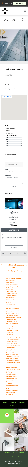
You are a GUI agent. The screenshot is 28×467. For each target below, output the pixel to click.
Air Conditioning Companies (13, 281)
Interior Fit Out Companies (13, 333)
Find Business (14, 408)
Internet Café (9, 335)
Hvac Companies (10, 331)
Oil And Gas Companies (12, 359)
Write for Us (22, 405)
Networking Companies (12, 357)
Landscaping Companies (12, 342)
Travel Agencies (10, 395)
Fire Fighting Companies (12, 318)
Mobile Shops (9, 354)
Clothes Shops (10, 302)
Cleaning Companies (11, 298)
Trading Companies (11, 391)
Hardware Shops (10, 329)
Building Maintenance (12, 287)
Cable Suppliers (10, 290)
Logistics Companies (11, 344)
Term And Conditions (18, 455)
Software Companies (11, 377)
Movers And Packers (11, 355)
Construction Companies (12, 304)
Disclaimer (7, 455)
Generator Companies (12, 326)
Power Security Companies (13, 372)
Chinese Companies (11, 296)
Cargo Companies (11, 294)
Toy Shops (9, 390)
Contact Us (13, 405)
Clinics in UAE (10, 300)
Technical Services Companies (11, 385)
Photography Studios (11, 370)
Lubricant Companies (11, 346)
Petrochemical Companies (13, 365)
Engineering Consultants (12, 316)
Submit (14, 186)
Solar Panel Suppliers (12, 379)
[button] (25, 11)
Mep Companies (10, 352)
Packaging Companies (12, 361)
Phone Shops (9, 367)
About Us (5, 405)
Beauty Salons (10, 285)
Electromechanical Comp (12, 311)
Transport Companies (12, 393)
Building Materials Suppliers (13, 289)
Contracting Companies (12, 305)
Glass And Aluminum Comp (13, 328)
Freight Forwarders (11, 322)
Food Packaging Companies (13, 320)
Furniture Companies (11, 324)
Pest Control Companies (12, 363)
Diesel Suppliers (10, 307)
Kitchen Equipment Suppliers (13, 340)
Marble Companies (11, 350)
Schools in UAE (10, 374)
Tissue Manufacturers (12, 388)
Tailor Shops (9, 383)
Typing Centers (10, 397)
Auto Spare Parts (10, 283)
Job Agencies (9, 337)
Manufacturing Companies (13, 348)
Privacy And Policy (14, 459)
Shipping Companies (11, 375)
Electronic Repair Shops (12, 313)
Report (15, 250)
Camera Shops (10, 292)
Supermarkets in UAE (12, 381)
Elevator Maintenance (12, 314)
